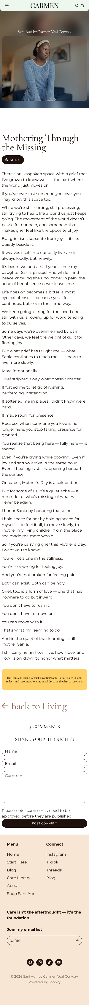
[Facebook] (30, 962)
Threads (54, 870)
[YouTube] (58, 962)
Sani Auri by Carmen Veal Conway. (50, 976)
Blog (11, 870)
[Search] (77, 5)
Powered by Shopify (44, 982)
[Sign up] (77, 940)
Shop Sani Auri (21, 893)
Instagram (56, 854)
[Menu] (7, 5)
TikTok (52, 862)
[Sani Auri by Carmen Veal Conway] (44, 6)
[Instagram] (40, 962)
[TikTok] (49, 962)
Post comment (44, 823)
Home (13, 854)
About (13, 885)
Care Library (18, 878)
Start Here (17, 862)
